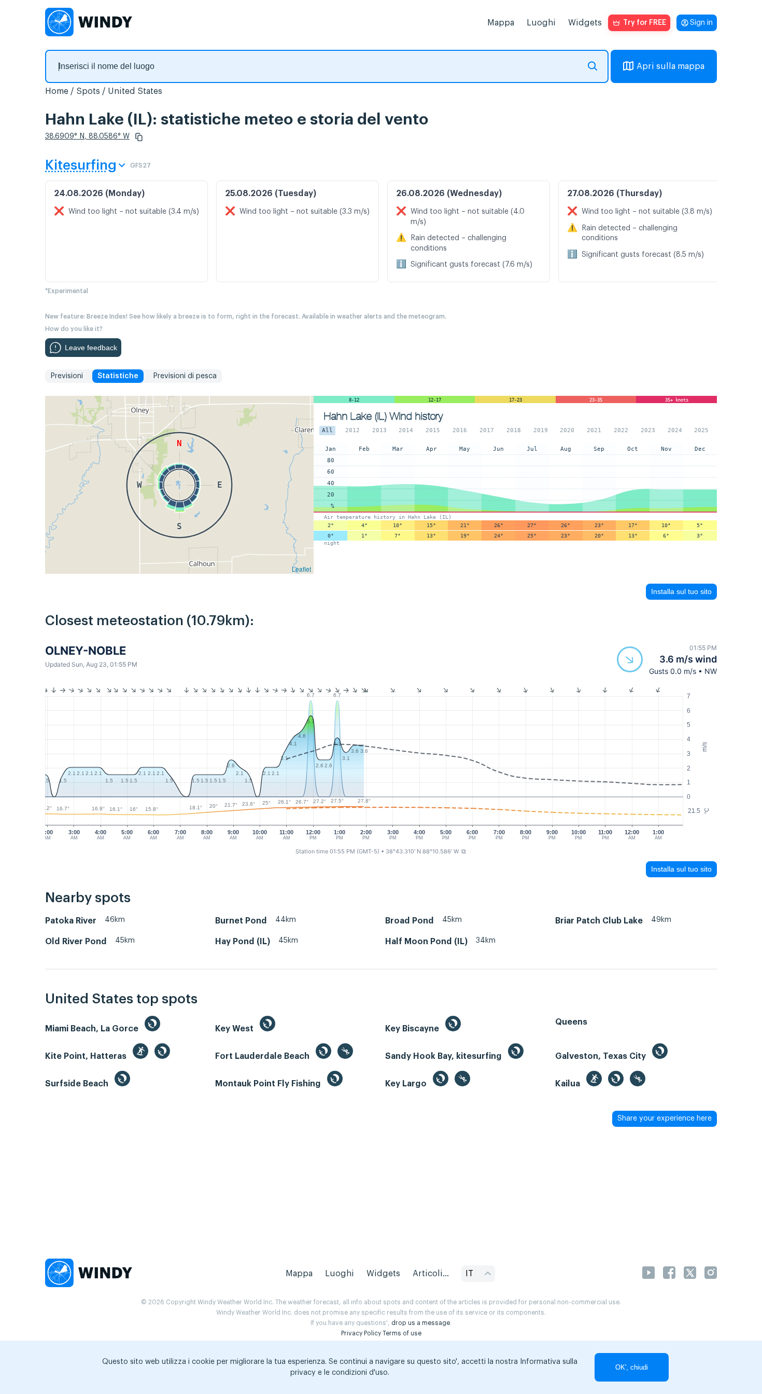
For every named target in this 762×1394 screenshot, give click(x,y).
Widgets (585, 23)
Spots (88, 91)
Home (56, 91)
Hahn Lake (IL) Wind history (383, 416)
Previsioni (66, 376)
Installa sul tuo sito (681, 591)
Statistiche (117, 376)
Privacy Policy (361, 1333)
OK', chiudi (631, 1367)
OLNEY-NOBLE (85, 650)
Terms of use (402, 1333)
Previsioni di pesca (185, 376)
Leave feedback (91, 347)
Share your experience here (664, 1118)
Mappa (500, 23)
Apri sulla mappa (670, 66)
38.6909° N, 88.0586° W (87, 136)
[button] (139, 137)
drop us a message (420, 1323)
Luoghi (541, 23)
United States (135, 91)
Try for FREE (644, 22)
